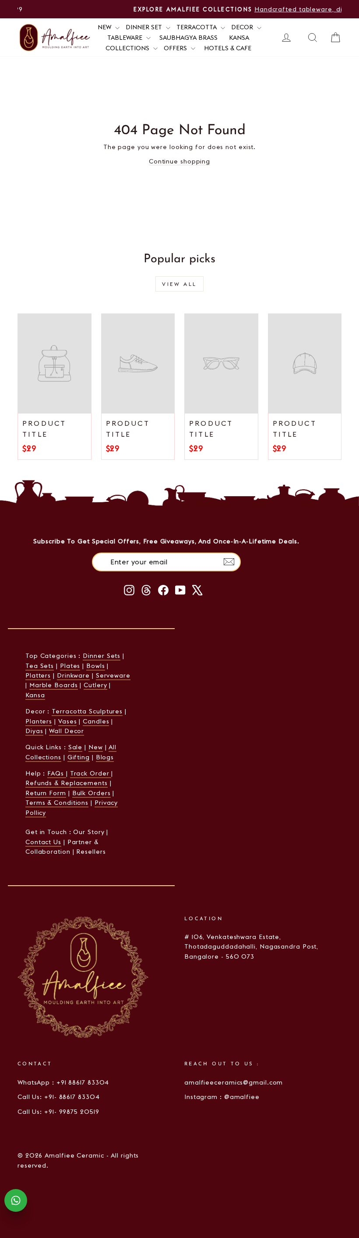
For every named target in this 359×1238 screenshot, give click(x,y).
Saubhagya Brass (188, 38)
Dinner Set (145, 27)
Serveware (113, 675)
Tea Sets (39, 666)
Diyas (34, 731)
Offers (176, 48)
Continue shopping (179, 161)
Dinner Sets (101, 656)
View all (179, 284)
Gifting (78, 757)
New (95, 747)
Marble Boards (53, 685)
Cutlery (95, 685)
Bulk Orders (91, 793)
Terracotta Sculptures (87, 711)
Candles (96, 721)
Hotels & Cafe (227, 48)
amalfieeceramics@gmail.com (233, 1082)
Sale (75, 747)
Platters (38, 675)
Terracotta (197, 27)
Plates (70, 666)
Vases (67, 721)
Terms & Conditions (56, 803)
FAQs (56, 773)
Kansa (239, 38)
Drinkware (73, 675)
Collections (128, 48)
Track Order (91, 773)
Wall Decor (66, 731)
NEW (105, 27)
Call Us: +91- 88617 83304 (59, 1097)
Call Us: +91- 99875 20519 (58, 1112)
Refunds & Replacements (66, 783)
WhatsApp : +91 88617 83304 (63, 1082)
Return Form (45, 793)
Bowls (95, 666)
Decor (243, 27)
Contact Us (43, 842)
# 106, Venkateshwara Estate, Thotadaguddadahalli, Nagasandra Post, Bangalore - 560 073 (251, 946)
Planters (38, 721)
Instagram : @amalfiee (222, 1097)
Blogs (105, 757)
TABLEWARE (125, 38)
